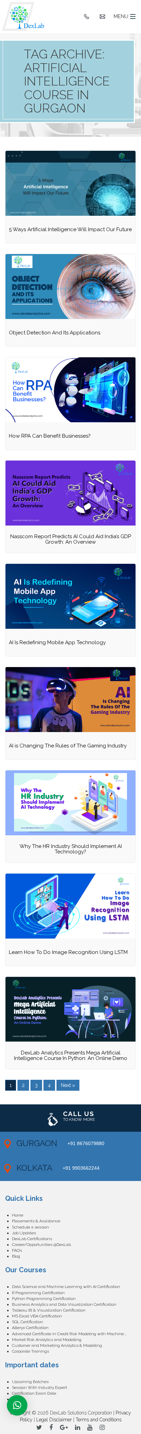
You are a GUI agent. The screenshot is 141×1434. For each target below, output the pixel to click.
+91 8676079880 (85, 1143)
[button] (17, 1405)
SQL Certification (27, 1321)
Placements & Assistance (36, 1221)
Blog (16, 1256)
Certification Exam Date (34, 1393)
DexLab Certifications (32, 1238)
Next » (68, 1085)
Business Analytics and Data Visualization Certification (64, 1304)
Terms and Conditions (98, 1419)
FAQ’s (17, 1250)
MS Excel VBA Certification (37, 1316)
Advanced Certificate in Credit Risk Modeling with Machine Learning (74, 1333)
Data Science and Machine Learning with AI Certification (66, 1286)
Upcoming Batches (30, 1381)
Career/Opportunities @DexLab (41, 1244)
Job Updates (24, 1233)
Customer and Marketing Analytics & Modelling (57, 1345)
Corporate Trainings (30, 1351)
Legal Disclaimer (54, 1419)
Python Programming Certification (44, 1298)
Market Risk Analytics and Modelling (46, 1339)
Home (17, 1215)
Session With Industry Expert (39, 1387)
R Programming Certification (38, 1292)
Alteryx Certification (30, 1327)
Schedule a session (30, 1227)
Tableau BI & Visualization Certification (49, 1310)
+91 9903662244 (81, 1168)
